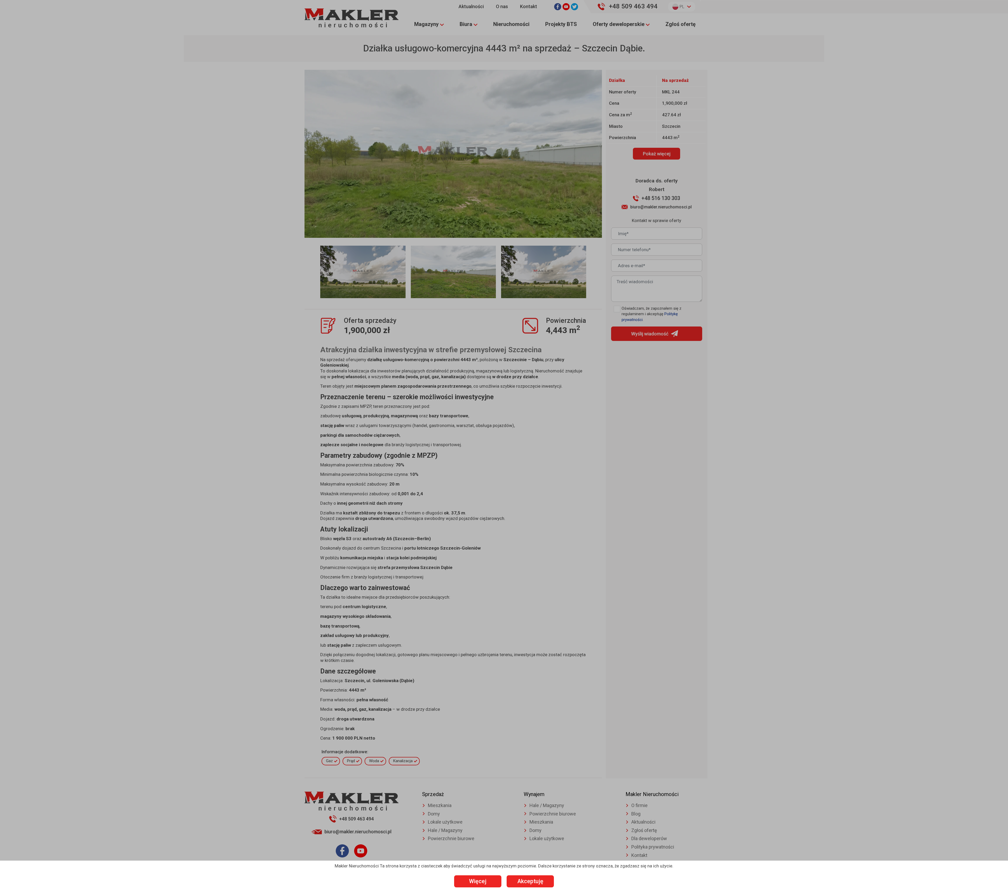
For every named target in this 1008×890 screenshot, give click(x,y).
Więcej (477, 881)
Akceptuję (530, 881)
